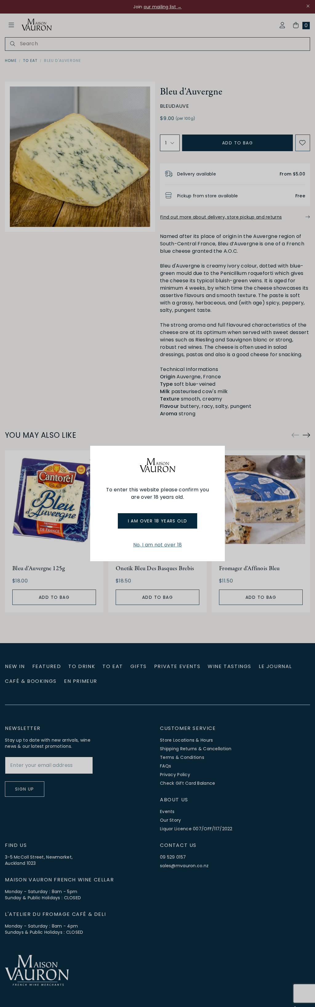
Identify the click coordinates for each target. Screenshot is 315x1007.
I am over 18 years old (157, 521)
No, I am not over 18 (157, 544)
